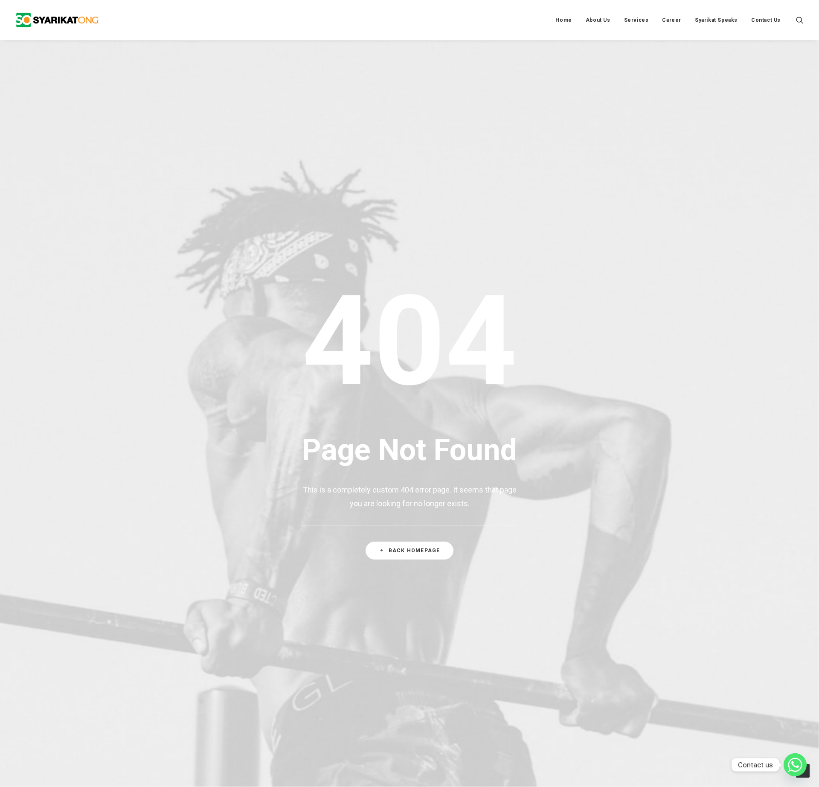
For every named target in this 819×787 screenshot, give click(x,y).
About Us (598, 20)
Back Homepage (414, 551)
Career (671, 20)
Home (563, 20)
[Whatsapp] (795, 764)
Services (636, 20)
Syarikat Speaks (716, 20)
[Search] (800, 20)
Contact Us (766, 20)
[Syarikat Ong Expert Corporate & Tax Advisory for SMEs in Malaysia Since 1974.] (57, 20)
